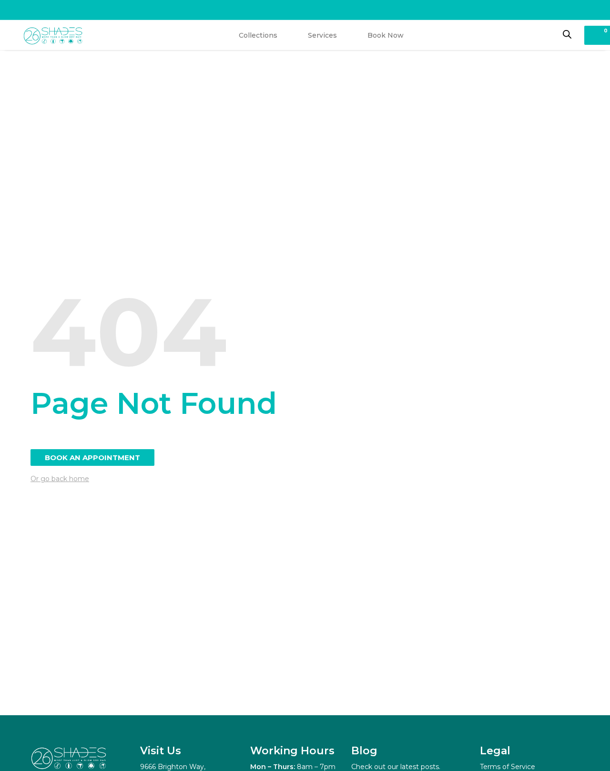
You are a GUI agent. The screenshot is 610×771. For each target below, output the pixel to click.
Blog (364, 750)
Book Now (385, 35)
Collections (258, 35)
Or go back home (59, 478)
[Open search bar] (567, 34)
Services (322, 35)
